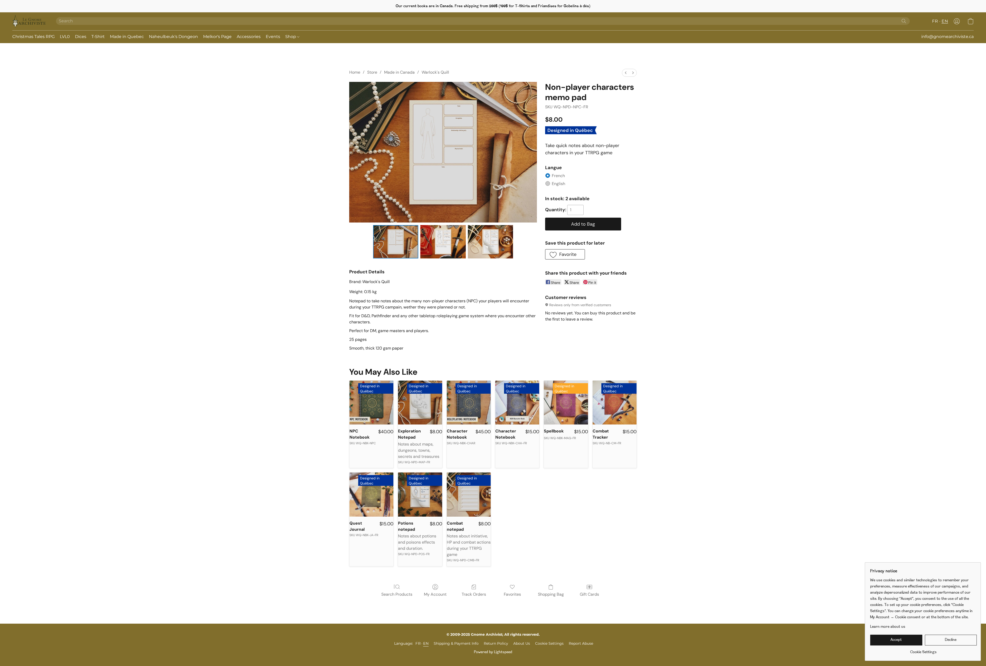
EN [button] (945, 21)
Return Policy (496, 643)
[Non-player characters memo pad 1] (443, 241)
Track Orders (474, 594)
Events (273, 36)
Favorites (512, 594)
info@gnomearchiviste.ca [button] (947, 36)
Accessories (249, 36)
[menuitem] (625, 72)
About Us (521, 643)
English (558, 183)
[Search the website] (904, 21)
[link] (923, 650)
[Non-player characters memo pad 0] (396, 241)
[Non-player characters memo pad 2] (490, 241)
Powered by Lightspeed (493, 652)
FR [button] (935, 21)
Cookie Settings (549, 643)
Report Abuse (581, 643)
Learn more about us (887, 627)
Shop (291, 36)
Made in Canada (399, 72)
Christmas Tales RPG (33, 36)
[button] (29, 21)
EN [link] (426, 643)
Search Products (396, 594)
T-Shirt (98, 36)
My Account (435, 594)
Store (372, 72)
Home (354, 72)
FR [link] (418, 643)
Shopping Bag (551, 594)
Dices (80, 36)
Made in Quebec (127, 36)
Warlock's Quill (435, 72)
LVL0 (65, 36)
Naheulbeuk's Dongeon (173, 36)
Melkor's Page (217, 36)
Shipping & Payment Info (456, 643)
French (558, 175)
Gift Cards (589, 594)
